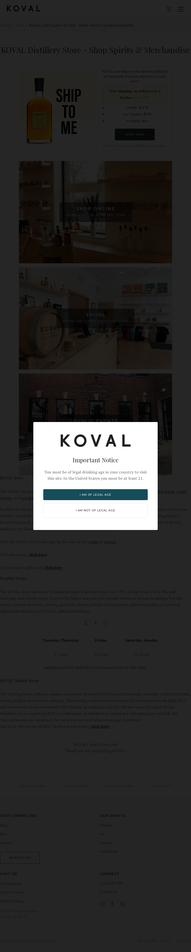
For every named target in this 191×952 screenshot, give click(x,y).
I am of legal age (95, 494)
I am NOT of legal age (95, 510)
